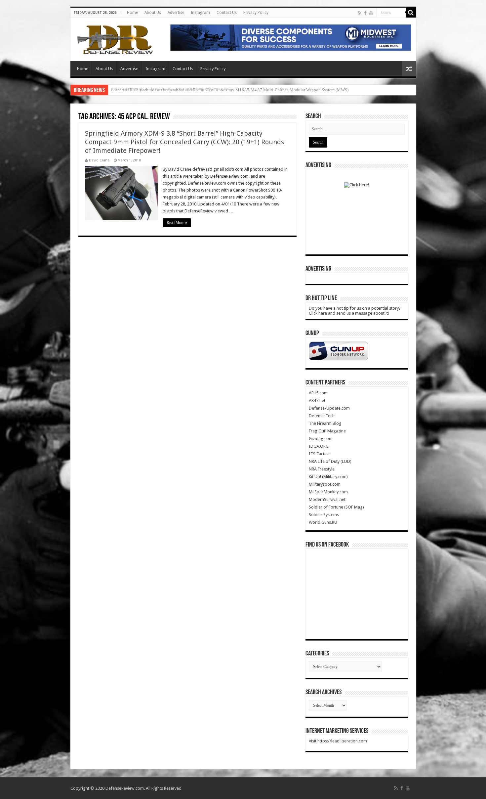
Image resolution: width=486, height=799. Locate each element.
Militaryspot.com (325, 484)
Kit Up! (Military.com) (328, 476)
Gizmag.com (321, 438)
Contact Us (227, 12)
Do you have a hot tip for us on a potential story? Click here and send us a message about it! (355, 311)
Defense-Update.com (329, 408)
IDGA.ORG (319, 446)
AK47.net (317, 400)
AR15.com (318, 392)
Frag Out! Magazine (327, 430)
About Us (152, 12)
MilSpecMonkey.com (328, 491)
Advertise (176, 12)
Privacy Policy (255, 12)
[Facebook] (365, 13)
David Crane (99, 160)
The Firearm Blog (325, 423)
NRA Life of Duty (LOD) (330, 461)
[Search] (411, 13)
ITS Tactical (320, 453)
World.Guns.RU (323, 522)
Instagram (200, 12)
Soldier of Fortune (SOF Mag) (336, 507)
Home (132, 12)
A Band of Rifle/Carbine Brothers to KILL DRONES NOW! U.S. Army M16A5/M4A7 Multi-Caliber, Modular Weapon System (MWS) (229, 89)
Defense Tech (322, 415)
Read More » (177, 222)
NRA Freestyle (322, 468)
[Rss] (359, 13)
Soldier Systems (324, 514)
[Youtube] (371, 13)
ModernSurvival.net (327, 499)
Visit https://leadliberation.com (338, 740)
